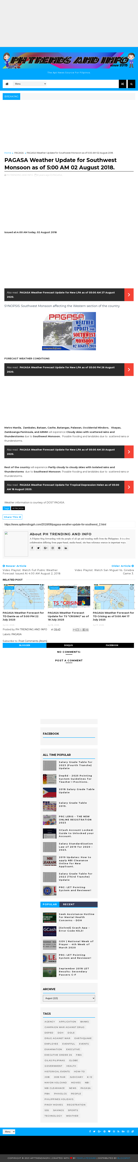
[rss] (118, 1131)
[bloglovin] (109, 1131)
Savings (58, 1110)
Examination (53, 1049)
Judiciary (76, 1077)
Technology (53, 1115)
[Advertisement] (69, 23)
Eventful (68, 1043)
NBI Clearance (55, 1088)
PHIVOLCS (60, 1093)
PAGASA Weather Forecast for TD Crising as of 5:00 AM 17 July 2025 (113, 616)
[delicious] (132, 1131)
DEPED (49, 1032)
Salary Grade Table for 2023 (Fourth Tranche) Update (75, 765)
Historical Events (57, 1071)
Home (7, 152)
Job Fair (60, 1077)
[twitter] (94, 1131)
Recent (69, 904)
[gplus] (99, 1131)
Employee (51, 1043)
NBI (87, 1082)
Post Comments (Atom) (33, 641)
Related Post (13, 579)
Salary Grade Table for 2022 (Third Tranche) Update (75, 876)
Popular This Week (50, 905)
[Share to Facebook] (84, 629)
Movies (76, 1082)
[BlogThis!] (77, 629)
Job (47, 1077)
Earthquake (83, 1038)
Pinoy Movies (54, 1104)
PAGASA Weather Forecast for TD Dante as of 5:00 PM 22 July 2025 (23, 616)
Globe (73, 1060)
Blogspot (123, 1158)
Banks (84, 1021)
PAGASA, (57, 175)
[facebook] (90, 1131)
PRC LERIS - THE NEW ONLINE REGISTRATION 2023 (75, 819)
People (76, 1093)
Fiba (79, 1055)
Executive (73, 1049)
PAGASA (19, 152)
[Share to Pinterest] (87, 629)
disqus (68, 645)
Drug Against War (57, 1038)
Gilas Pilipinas (55, 1060)
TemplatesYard (86, 1158)
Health (71, 1066)
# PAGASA (18, 508)
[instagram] (128, 1131)
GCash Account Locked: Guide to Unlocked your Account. (76, 833)
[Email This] (74, 629)
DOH (61, 1032)
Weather (72, 1115)
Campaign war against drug (65, 1027)
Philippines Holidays (59, 1099)
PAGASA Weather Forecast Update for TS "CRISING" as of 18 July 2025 (68, 616)
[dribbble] (114, 1131)
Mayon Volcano (56, 1082)
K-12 (89, 1077)
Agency (50, 1021)
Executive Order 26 (58, 1055)
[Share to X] (80, 629)
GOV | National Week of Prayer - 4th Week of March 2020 (76, 944)
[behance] (123, 1131)
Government (53, 1066)
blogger (24, 645)
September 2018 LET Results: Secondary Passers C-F (74, 971)
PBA (47, 1093)
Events (84, 1043)
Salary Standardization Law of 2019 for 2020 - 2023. (76, 846)
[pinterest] (104, 1131)
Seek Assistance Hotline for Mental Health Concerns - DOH (77, 917)
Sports (73, 1110)
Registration (76, 1104)
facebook (112, 645)
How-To (79, 1071)
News (72, 1088)
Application (67, 1021)
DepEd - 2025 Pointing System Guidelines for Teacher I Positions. (75, 778)
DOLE (71, 1032)
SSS (47, 1110)
